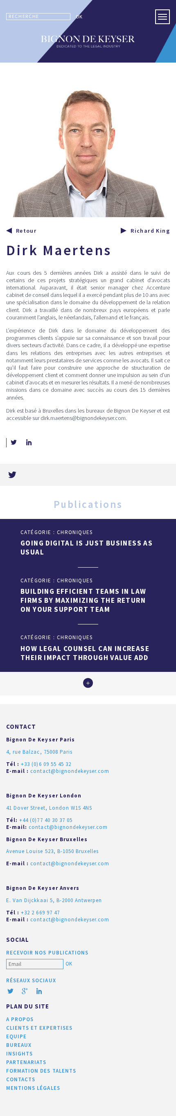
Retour (26, 230)
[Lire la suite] (88, 684)
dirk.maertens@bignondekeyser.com (83, 418)
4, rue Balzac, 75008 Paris (39, 751)
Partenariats (26, 1062)
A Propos (20, 1019)
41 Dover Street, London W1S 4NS (49, 807)
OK (79, 16)
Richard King (150, 230)
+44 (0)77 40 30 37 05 (45, 820)
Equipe (16, 1036)
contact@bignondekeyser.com (69, 771)
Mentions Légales (33, 1088)
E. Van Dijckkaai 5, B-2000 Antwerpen (54, 900)
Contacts (20, 1079)
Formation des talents (41, 1070)
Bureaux (19, 1045)
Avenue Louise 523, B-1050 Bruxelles (52, 851)
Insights (19, 1053)
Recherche (24, 16)
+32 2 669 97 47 (40, 912)
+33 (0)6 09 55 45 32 (46, 764)
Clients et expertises (39, 1027)
